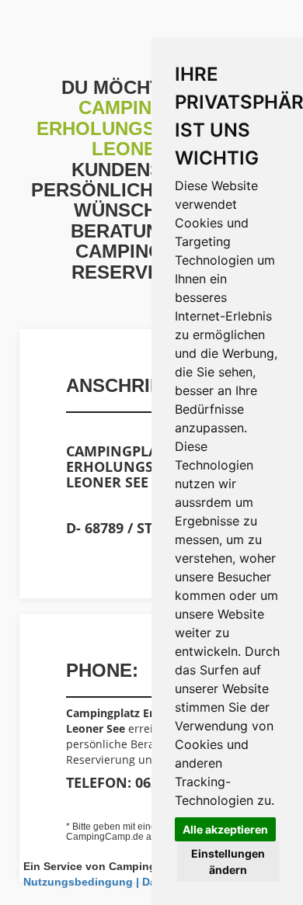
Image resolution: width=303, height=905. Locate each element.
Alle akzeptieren (225, 829)
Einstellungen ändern (228, 861)
